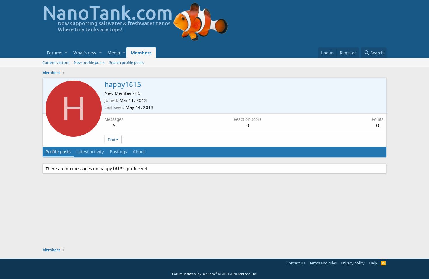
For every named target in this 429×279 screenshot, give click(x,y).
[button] (66, 52)
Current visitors (55, 62)
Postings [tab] (118, 151)
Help (373, 263)
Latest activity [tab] (90, 151)
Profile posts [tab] (58, 151)
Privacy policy (353, 263)
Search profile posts (126, 62)
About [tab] (139, 151)
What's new (84, 52)
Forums (54, 52)
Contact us (295, 263)
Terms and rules (323, 263)
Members (141, 52)
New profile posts (89, 62)
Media (113, 52)
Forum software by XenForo (214, 274)
